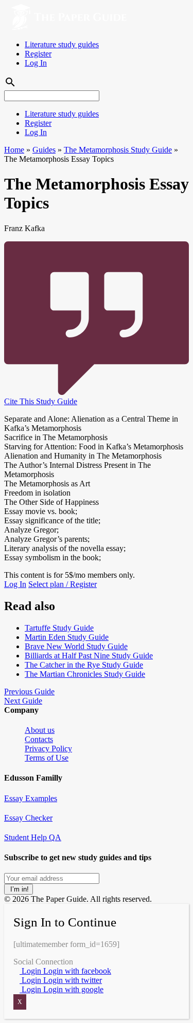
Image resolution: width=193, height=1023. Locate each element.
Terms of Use (46, 757)
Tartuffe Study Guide (59, 627)
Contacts (39, 739)
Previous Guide (29, 691)
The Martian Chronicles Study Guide (85, 674)
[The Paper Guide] (65, 27)
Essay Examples (30, 798)
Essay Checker (28, 817)
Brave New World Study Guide (76, 646)
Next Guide (23, 700)
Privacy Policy (48, 748)
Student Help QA (32, 837)
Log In (36, 63)
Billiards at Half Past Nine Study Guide (89, 655)
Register (38, 53)
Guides (44, 149)
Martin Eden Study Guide (67, 637)
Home (14, 149)
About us (40, 730)
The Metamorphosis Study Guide (118, 149)
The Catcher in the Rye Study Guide (84, 664)
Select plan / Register (62, 584)
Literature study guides (62, 44)
